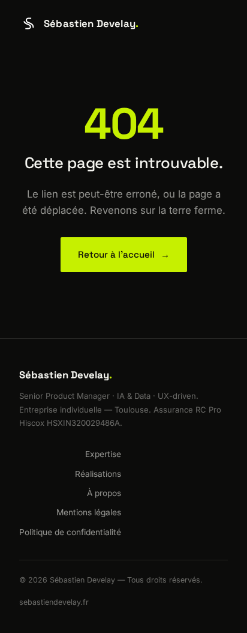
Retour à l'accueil (124, 254)
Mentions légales (88, 512)
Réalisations (98, 474)
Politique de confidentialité (70, 532)
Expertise (103, 454)
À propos (104, 493)
